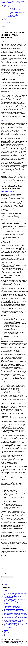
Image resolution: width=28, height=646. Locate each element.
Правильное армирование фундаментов (14, 624)
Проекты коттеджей (15, 9)
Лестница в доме (8, 597)
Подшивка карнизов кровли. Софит (13, 609)
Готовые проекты (11, 8)
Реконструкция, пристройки (17, 12)
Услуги (5, 5)
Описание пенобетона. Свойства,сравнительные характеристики (15, 592)
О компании (7, 21)
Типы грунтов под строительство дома (14, 621)
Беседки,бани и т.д (15, 15)
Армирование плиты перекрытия (12, 616)
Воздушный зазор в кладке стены (12, 604)
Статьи (5, 19)
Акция (5, 590)
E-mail (3, 571)
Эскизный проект (14, 14)
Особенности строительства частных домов (15, 614)
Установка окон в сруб (10, 595)
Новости (6, 583)
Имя (2, 568)
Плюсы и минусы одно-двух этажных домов (15, 613)
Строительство (11, 16)
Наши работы (7, 6)
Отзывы (9, 22)
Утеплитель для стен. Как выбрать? (13, 596)
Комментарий (4, 555)
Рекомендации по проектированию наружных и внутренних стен (13, 606)
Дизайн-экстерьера (15, 11)
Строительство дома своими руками (13, 620)
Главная (6, 630)
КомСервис (20, 642)
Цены (5, 18)
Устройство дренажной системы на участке (15, 623)
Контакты (9, 23)
